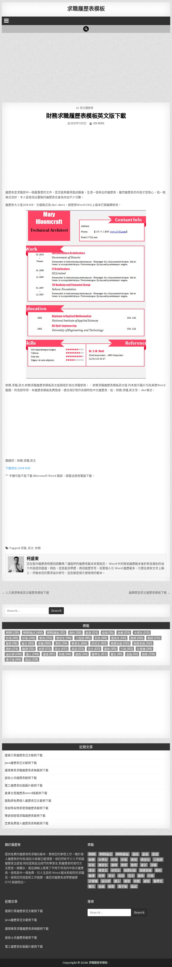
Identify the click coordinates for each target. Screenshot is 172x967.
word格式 (33, 632)
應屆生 (118, 638)
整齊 (11, 643)
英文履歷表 (86, 108)
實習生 (63, 638)
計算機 (144, 649)
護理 (49, 654)
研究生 (99, 643)
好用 (12, 638)
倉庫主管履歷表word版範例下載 (26, 793)
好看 (28, 638)
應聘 (136, 638)
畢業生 (79, 643)
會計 (28, 643)
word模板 (56, 632)
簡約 (12, 649)
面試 (31, 659)
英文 (31, 548)
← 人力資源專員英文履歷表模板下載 (25, 592)
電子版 (13, 659)
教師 (153, 638)
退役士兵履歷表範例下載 (21, 778)
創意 (92, 632)
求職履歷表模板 (86, 8)
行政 (126, 649)
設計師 (14, 654)
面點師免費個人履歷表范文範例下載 (28, 800)
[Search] (86, 29)
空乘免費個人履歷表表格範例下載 (26, 823)
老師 (45, 649)
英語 (77, 649)
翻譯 (28, 649)
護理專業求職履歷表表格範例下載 (26, 770)
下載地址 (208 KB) (17, 468)
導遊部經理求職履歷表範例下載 (25, 815)
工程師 (83, 638)
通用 (81, 654)
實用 (45, 638)
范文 (94, 649)
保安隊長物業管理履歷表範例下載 (26, 808)
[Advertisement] (86, 66)
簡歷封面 (120, 643)
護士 (32, 654)
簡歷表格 (142, 643)
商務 (124, 632)
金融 (132, 654)
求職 (23, 548)
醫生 (116, 654)
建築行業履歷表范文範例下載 (24, 755)
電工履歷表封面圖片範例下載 (24, 785)
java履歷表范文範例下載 (21, 763)
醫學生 (99, 654)
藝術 (110, 649)
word (12, 632)
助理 (108, 632)
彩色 (101, 638)
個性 (75, 632)
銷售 (148, 654)
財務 (38, 548)
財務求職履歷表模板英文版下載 (86, 115)
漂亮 (61, 643)
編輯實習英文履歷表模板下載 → (149, 592)
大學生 (142, 632)
